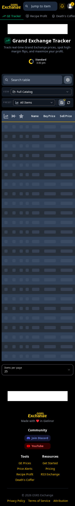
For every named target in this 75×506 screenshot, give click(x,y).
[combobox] (40, 6)
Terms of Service (39, 501)
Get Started (50, 463)
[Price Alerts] (62, 6)
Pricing (50, 469)
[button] (6, 116)
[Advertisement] (38, 29)
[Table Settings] (68, 80)
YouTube (37, 446)
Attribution (60, 501)
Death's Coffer (24, 480)
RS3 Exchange (50, 474)
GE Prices (25, 463)
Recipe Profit (24, 474)
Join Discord (40, 438)
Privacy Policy (16, 501)
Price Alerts (24, 469)
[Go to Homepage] (12, 6)
